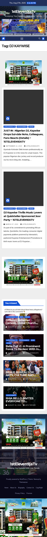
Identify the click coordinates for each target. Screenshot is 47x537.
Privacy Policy (20, 493)
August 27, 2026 (15, 327)
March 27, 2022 (12, 224)
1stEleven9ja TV (9, 126)
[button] (39, 39)
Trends (31, 126)
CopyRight (39, 488)
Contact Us (30, 488)
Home (6, 488)
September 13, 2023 (14, 146)
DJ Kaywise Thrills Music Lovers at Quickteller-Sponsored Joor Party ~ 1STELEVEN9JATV (23, 216)
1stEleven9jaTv (23, 11)
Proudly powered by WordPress (16, 479)
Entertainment (22, 126)
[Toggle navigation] (21, 38)
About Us (13, 488)
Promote (29, 493)
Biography (21, 488)
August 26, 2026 (15, 379)
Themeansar (23, 482)
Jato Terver (30, 379)
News (21, 317)
